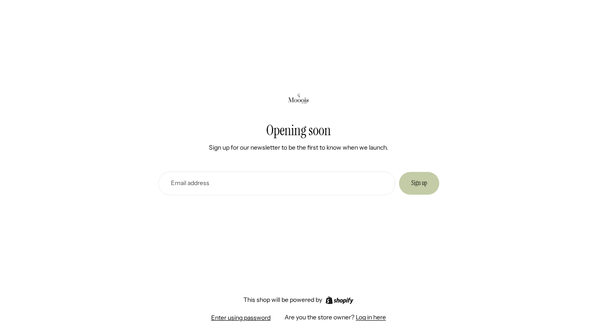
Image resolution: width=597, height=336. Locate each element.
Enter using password (241, 318)
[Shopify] (339, 300)
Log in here (371, 317)
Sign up (419, 183)
